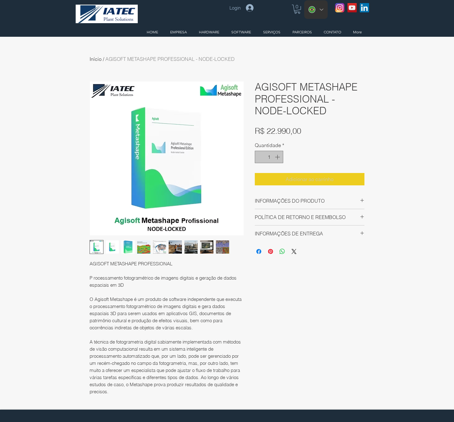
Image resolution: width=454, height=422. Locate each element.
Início (96, 59)
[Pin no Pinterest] (270, 251)
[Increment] (278, 157)
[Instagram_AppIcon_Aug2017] (339, 7)
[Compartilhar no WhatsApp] (282, 251)
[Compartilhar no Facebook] (259, 251)
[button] (297, 9)
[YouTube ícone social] (352, 7)
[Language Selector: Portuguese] (316, 9)
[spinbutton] (269, 157)
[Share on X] (294, 251)
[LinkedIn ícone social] (364, 7)
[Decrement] (260, 157)
